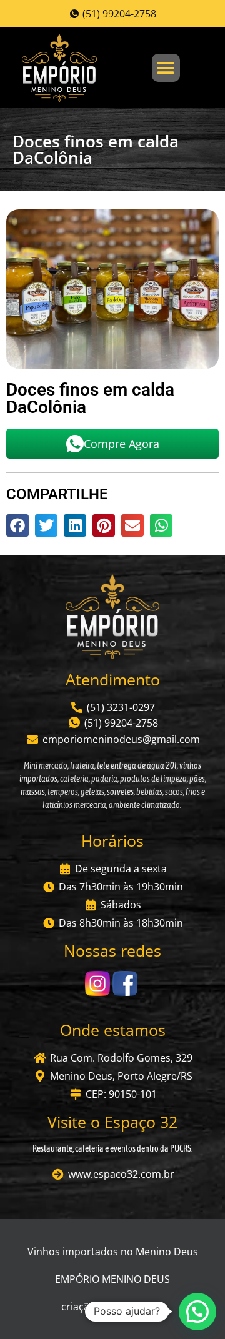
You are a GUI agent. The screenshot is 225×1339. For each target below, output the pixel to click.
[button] (166, 68)
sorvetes (120, 792)
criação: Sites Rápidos (112, 1306)
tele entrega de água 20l (136, 765)
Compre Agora (121, 443)
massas (33, 792)
